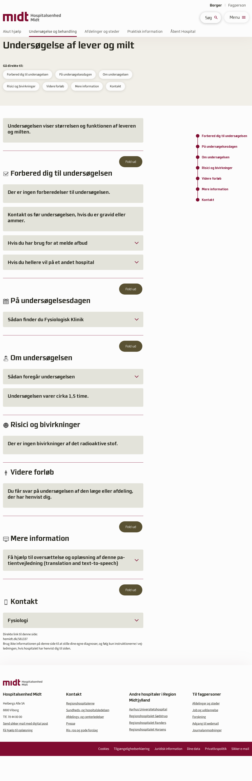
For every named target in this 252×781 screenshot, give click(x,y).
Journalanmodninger (207, 730)
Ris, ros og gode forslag (82, 730)
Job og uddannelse (205, 710)
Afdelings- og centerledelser (85, 717)
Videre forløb (55, 86)
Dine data (193, 748)
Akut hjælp (12, 31)
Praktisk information (145, 31)
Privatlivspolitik (216, 748)
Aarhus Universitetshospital (148, 709)
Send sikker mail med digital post (25, 723)
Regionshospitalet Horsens (147, 729)
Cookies (103, 748)
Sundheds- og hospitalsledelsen (87, 710)
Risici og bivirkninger (21, 86)
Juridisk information (168, 748)
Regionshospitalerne (80, 703)
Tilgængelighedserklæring (132, 748)
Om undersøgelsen (115, 74)
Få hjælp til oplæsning (18, 730)
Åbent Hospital (182, 31)
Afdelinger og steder (102, 31)
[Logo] (32, 17)
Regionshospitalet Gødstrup (148, 716)
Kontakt (115, 86)
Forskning (199, 717)
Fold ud (130, 162)
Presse (70, 723)
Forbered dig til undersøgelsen (27, 74)
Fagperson (237, 5)
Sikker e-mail (240, 748)
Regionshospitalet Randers (147, 722)
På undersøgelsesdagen (75, 74)
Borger (216, 5)
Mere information (87, 86)
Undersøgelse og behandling (53, 31)
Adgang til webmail (205, 723)
